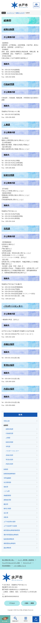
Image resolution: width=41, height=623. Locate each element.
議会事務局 (7, 548)
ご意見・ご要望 (29, 603)
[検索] (15, 619)
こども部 (7, 491)
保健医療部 (7, 495)
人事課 (7, 124)
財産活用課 (9, 175)
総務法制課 (9, 29)
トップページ (10, 13)
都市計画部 (7, 508)
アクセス (12, 603)
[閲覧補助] (36, 5)
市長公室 (7, 421)
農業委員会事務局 (9, 543)
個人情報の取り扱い (8, 560)
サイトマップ (27, 563)
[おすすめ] (5, 619)
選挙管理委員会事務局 (11, 535)
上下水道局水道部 (9, 521)
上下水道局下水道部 (10, 526)
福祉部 (6, 487)
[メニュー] (25, 619)
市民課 (7, 228)
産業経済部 (7, 500)
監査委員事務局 (9, 539)
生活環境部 (7, 482)
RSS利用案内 (6, 565)
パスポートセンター (13, 306)
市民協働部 (7, 478)
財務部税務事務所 (9, 473)
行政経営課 (9, 84)
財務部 (6, 469)
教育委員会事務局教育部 (12, 530)
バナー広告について (20, 565)
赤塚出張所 (9, 344)
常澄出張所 (9, 365)
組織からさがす (20, 13)
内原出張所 (9, 389)
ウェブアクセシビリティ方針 (11, 563)
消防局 (6, 517)
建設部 (6, 504)
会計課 (6, 513)
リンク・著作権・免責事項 (26, 560)
